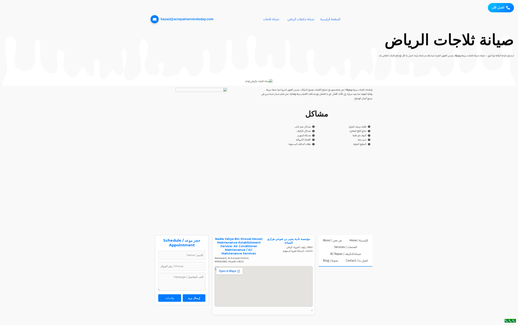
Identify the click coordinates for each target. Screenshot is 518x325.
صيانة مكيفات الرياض (300, 19)
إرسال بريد (194, 298)
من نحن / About (332, 240)
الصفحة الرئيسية (330, 19)
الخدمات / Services (345, 247)
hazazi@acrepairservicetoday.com (187, 19)
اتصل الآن (498, 7)
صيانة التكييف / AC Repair (345, 254)
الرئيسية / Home (359, 240)
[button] (299, 19)
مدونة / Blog (330, 261)
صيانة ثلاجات (271, 19)
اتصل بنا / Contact (357, 261)
